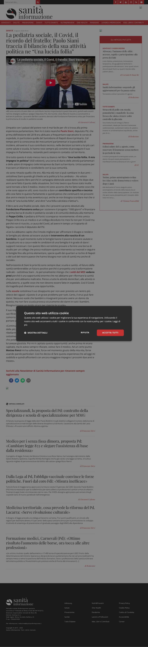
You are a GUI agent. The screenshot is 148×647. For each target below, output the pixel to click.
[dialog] (74, 323)
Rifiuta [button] (85, 332)
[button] (35, 332)
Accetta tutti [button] (110, 332)
